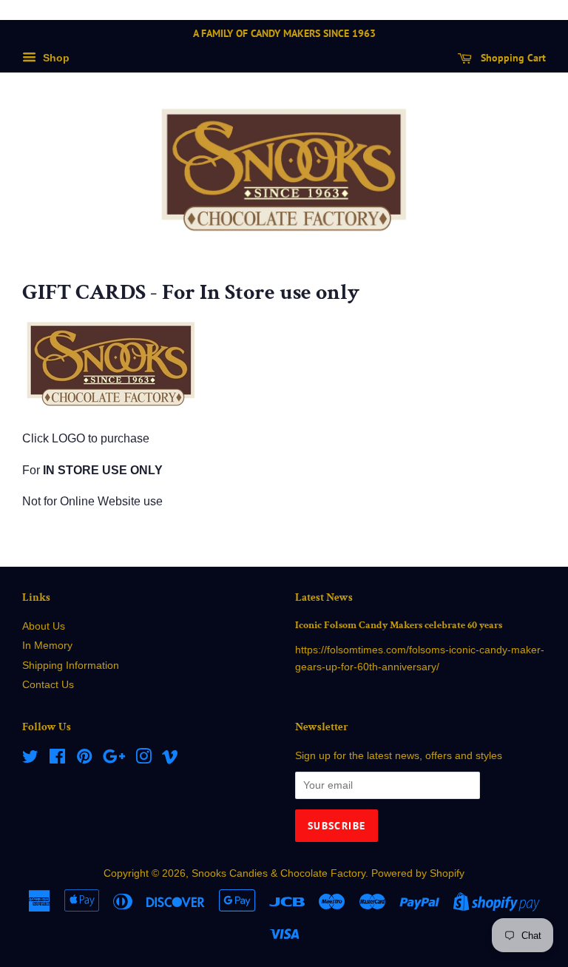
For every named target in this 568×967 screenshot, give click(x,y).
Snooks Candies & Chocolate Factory (278, 873)
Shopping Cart (512, 57)
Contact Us (48, 684)
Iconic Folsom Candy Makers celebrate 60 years (398, 625)
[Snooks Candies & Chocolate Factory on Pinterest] (84, 759)
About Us (43, 626)
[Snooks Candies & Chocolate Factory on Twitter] (30, 759)
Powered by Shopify (417, 873)
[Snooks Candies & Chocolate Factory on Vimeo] (170, 759)
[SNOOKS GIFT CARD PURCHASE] (111, 407)
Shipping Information (70, 665)
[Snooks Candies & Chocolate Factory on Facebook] (57, 759)
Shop (55, 58)
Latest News (324, 597)
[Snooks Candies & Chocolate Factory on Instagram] (143, 759)
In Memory (47, 645)
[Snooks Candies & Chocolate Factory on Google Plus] (114, 759)
